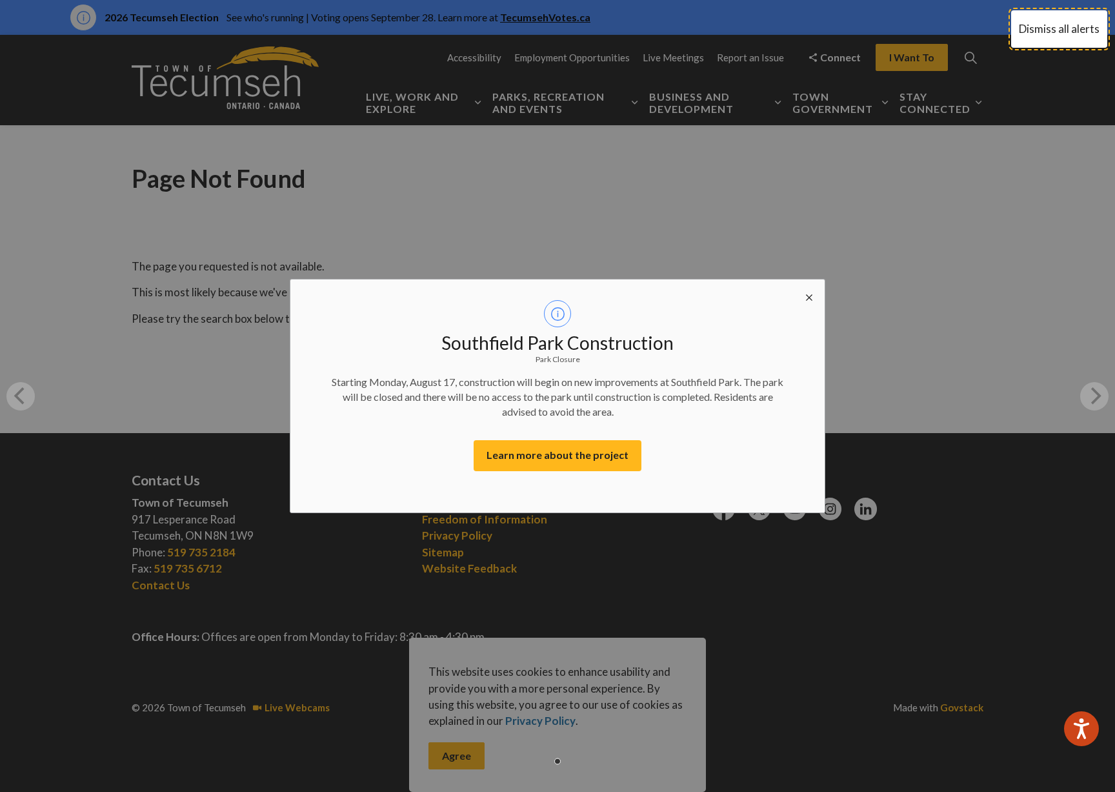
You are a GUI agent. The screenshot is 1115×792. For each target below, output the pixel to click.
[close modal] (809, 294)
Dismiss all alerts (1059, 29)
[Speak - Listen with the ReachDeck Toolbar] (1081, 728)
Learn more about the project (557, 455)
